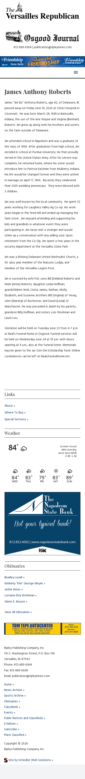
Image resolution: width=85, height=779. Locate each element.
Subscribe (10, 729)
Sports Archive (14, 695)
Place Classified (14, 735)
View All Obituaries (17, 612)
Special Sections (15, 419)
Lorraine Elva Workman (19, 595)
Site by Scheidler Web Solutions (29, 760)
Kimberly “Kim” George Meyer (24, 583)
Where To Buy (14, 412)
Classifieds (11, 707)
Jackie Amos (12, 589)
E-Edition (10, 724)
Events (8, 712)
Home (8, 684)
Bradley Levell (13, 577)
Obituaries (11, 701)
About (9, 406)
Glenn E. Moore (15, 601)
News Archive (13, 690)
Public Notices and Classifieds (23, 718)
